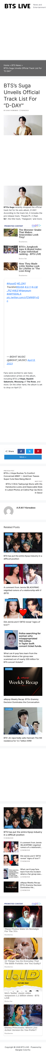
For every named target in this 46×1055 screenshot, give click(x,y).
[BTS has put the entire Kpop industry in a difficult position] (23, 542)
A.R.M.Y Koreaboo (25, 507)
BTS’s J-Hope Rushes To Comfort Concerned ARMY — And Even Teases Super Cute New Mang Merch (21, 476)
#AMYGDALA (14, 293)
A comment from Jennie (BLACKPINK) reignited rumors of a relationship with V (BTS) (22, 590)
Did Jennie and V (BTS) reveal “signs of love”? (30, 857)
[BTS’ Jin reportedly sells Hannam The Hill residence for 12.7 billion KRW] (23, 721)
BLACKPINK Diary (11, 565)
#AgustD (11, 283)
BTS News (9, 534)
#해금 (15, 290)
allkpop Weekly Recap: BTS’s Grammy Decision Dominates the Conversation (30, 886)
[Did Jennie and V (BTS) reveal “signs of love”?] (23, 608)
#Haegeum (25, 290)
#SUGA (20, 287)
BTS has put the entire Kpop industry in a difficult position (23, 833)
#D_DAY (21, 283)
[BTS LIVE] (17, 6)
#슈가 (28, 287)
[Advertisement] (23, 36)
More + (27, 457)
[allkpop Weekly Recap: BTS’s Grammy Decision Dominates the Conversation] (23, 681)
